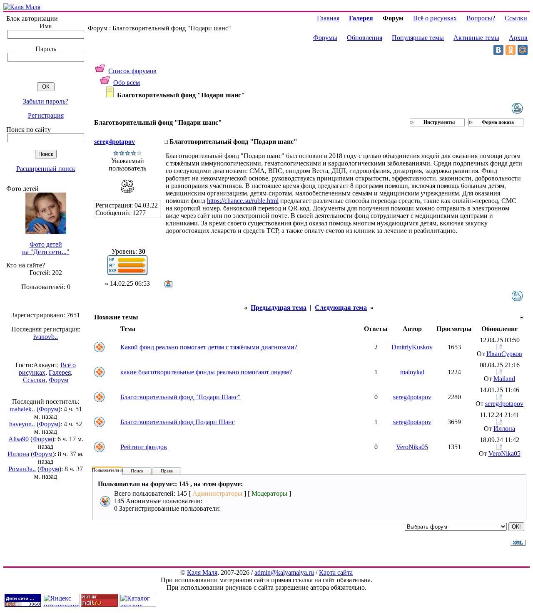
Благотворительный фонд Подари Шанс (177, 421)
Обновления (364, 37)
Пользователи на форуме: (117, 469)
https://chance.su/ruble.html (243, 200)
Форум (58, 379)
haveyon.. (22, 424)
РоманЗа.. (22, 468)
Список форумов (132, 70)
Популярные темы (418, 37)
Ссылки (34, 379)
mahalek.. (22, 409)
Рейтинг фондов (143, 446)
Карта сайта (336, 572)
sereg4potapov (114, 141)
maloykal (412, 372)
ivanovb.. (45, 336)
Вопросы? (480, 18)
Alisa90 (18, 438)
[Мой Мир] (523, 50)
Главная (328, 18)
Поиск (137, 470)
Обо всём (126, 82)
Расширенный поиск (45, 168)
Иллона (18, 453)
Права (167, 470)
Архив (518, 37)
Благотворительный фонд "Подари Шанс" (180, 396)
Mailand (504, 378)
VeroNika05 (412, 446)
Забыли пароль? (45, 101)
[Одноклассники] (511, 50)
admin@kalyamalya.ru (284, 572)
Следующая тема (341, 307)
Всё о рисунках (435, 18)
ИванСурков (504, 353)
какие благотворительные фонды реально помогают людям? (206, 372)
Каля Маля (202, 572)
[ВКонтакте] (498, 50)
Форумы (325, 37)
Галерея (60, 372)
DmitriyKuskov (412, 347)
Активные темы (476, 37)
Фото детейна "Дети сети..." (46, 248)
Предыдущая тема (278, 307)
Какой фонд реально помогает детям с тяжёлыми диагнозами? (208, 347)
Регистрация (46, 115)
